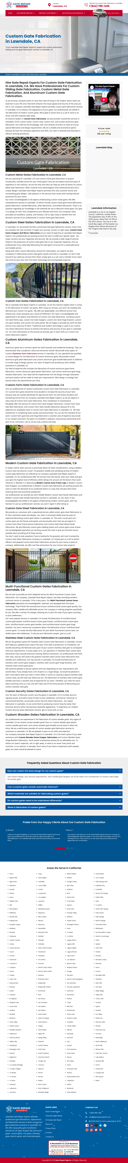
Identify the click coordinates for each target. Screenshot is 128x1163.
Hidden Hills (13, 1041)
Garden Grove (71, 921)
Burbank (12, 932)
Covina (12, 971)
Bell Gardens (14, 909)
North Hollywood (101, 1041)
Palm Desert (100, 913)
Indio (97, 901)
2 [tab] (67, 848)
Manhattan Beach (44, 909)
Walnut (40, 1080)
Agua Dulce (13, 881)
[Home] (18, 5)
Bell (11, 905)
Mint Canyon (42, 917)
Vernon (40, 1073)
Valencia (41, 1069)
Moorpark (70, 1034)
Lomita (40, 889)
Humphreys (13, 1045)
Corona (98, 971)
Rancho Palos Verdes (45, 967)
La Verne (12, 1080)
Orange (69, 971)
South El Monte (43, 1045)
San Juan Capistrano (73, 987)
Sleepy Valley (42, 1037)
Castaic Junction (15, 948)
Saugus (40, 1026)
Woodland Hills (100, 975)
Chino (97, 940)
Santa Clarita (42, 1014)
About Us (49, 1124)
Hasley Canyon (14, 1026)
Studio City (99, 1018)
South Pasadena (43, 1053)
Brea (68, 893)
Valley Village (100, 991)
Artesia (12, 893)
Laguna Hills (71, 944)
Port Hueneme (71, 1049)
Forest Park (13, 1006)
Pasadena (41, 956)
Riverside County (101, 959)
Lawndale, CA (60, 6)
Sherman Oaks (100, 1022)
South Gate (42, 1049)
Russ (39, 995)
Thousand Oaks (72, 1069)
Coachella (99, 889)
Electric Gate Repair (53, 1111)
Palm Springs (100, 917)
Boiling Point (14, 921)
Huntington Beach (73, 924)
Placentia (70, 975)
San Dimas (41, 999)
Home (10, 13)
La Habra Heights (15, 1069)
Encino (98, 1065)
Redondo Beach (43, 979)
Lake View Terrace (102, 1053)
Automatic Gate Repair (54, 1116)
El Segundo (13, 999)
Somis (69, 1065)
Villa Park (70, 1006)
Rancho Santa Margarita (75, 979)
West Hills (99, 983)
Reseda (98, 1026)
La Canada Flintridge (16, 1065)
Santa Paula (71, 1053)
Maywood (41, 913)
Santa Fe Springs (43, 1018)
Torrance (41, 1065)
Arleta (97, 1080)
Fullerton (70, 917)
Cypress (69, 905)
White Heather (71, 874)
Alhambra (13, 885)
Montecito (70, 1088)
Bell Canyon (99, 1077)
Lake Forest (71, 956)
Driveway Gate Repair (47, 13)
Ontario (98, 952)
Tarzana (98, 1002)
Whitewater (99, 928)
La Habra (70, 932)
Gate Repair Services (24, 13)
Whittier (69, 878)
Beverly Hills (13, 917)
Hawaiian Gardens (15, 1030)
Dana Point (70, 909)
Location (49, 1132)
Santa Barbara (71, 1092)
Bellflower (13, 913)
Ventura (69, 1073)
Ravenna (41, 975)
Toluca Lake (100, 999)
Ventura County (72, 1018)
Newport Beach (72, 967)
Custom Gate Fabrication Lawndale (33, 74)
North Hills (99, 1045)
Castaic (12, 944)
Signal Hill (41, 1034)
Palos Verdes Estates (45, 948)
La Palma (70, 936)
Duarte (12, 991)
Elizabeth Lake (14, 1002)
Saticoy (69, 1057)
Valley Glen (99, 995)
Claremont (13, 959)
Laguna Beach (71, 940)
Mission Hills (100, 1049)
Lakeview (13, 1084)
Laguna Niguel (71, 948)
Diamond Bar (14, 983)
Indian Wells (99, 897)
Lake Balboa (100, 1057)
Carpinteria (70, 1080)
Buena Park (70, 897)
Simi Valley (70, 1061)
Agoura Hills (13, 878)
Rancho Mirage (100, 921)
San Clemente (71, 983)
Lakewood (13, 1088)
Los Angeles (42, 897)
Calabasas (13, 936)
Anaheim (70, 889)
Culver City (13, 979)
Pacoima (98, 1034)
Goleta (69, 1084)
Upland (98, 944)
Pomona (41, 963)
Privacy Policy (51, 1128)
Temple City (42, 1061)
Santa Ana (70, 991)
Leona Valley (42, 885)
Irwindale (12, 1061)
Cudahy (12, 975)
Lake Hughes (42, 878)
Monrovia (41, 924)
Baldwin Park (14, 901)
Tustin (69, 1002)
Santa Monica (42, 1022)
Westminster (71, 1010)
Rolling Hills (42, 983)
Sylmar (98, 1006)
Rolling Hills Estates (44, 987)
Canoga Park (100, 1073)
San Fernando (42, 1002)
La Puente (13, 1077)
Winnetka (99, 979)
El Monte (12, 995)
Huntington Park (15, 1049)
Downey (12, 987)
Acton (11, 874)
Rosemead (41, 991)
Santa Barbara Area (73, 1077)
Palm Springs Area (101, 881)
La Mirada (13, 1073)
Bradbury (12, 928)
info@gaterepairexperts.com (99, 1117)
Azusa (11, 897)
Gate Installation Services (72, 13)
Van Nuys (99, 987)
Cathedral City (100, 885)
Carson (12, 952)
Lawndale (15, 74)
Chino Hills (99, 948)
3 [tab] (71, 848)
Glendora (12, 1018)
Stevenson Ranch (43, 1057)
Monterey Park (43, 932)
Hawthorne (13, 1034)
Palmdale (41, 944)
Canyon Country (15, 940)
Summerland (100, 874)
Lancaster (13, 1092)
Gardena (12, 1010)
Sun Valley (99, 1014)
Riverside (98, 963)
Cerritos (12, 956)
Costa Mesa (71, 901)
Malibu (40, 905)
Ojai (68, 1041)
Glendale (12, 1014)
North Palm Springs (102, 909)
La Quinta (99, 905)
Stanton (69, 999)
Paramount (42, 952)
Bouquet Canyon (15, 924)
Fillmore (69, 1030)
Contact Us (50, 1137)
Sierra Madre (42, 1030)
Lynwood (41, 901)
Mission (40, 921)
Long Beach (42, 893)
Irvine (68, 928)
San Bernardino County (103, 932)
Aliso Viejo (70, 885)
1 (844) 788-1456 (99, 6)
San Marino (42, 1010)
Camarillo (70, 1022)
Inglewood (13, 1057)
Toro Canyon (100, 878)
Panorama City (100, 1030)
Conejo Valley (71, 1026)
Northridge (99, 1037)
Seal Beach (70, 995)
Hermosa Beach (15, 1037)
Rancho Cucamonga (102, 936)
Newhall (40, 936)
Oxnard (69, 1045)
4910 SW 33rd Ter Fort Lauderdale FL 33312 (105, 1121)
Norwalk (41, 940)
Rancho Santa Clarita (45, 971)
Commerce (13, 963)
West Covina (42, 1084)
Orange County (72, 881)
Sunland (98, 1010)
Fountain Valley (72, 913)
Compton (13, 967)
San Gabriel (42, 1006)
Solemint (41, 1041)
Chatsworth (99, 1069)
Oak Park (70, 1037)
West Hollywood (43, 1088)
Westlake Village (43, 1092)
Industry (12, 1053)
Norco (98, 967)
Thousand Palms (101, 924)
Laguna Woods (72, 952)
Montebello (42, 928)
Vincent (40, 1077)
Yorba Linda (71, 1014)
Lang (39, 874)
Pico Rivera (41, 959)
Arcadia (12, 889)
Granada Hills (100, 1061)
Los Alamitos (71, 959)
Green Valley (14, 1022)
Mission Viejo (71, 963)
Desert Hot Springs (102, 893)
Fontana (98, 956)
